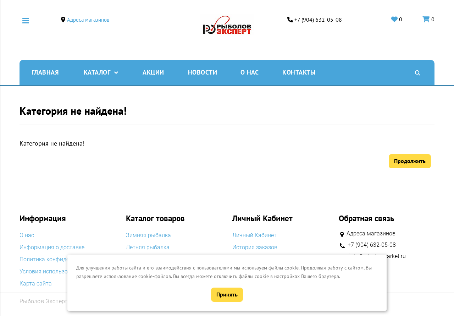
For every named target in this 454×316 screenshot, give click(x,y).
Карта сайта (36, 283)
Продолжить (410, 160)
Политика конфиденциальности (62, 259)
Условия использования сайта (60, 271)
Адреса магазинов (88, 19)
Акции (153, 72)
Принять (227, 294)
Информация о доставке (52, 247)
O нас (249, 72)
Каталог (97, 72)
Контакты (298, 72)
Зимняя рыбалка (148, 235)
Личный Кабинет (254, 235)
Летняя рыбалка (148, 247)
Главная (45, 72)
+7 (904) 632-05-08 (318, 19)
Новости (202, 72)
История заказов (254, 247)
